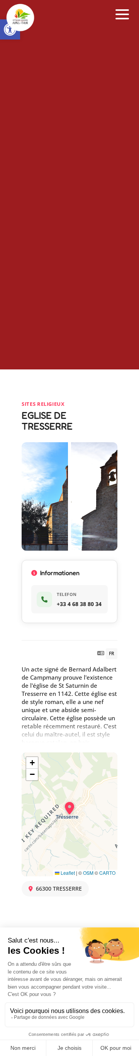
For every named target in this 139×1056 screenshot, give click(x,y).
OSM (88, 872)
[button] (122, 14)
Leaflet (67, 872)
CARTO (107, 872)
